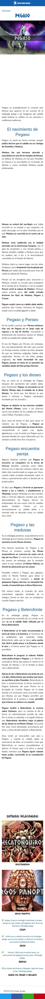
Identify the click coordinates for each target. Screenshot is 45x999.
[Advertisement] (22, 80)
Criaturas (6, 11)
